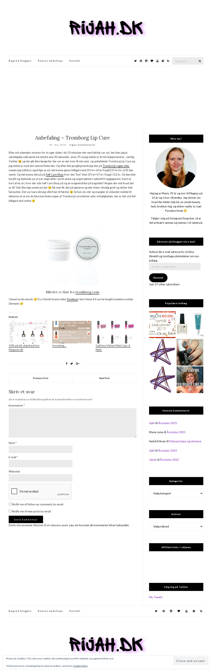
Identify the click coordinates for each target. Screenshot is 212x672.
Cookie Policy (80, 665)
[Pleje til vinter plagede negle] (190, 324)
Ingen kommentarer (82, 144)
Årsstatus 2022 (167, 450)
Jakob (153, 459)
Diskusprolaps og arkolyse (185, 441)
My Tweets (156, 597)
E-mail (13, 457)
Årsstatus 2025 (167, 423)
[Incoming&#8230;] (72, 332)
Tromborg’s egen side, (115, 165)
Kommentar (17, 405)
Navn (13, 443)
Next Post (104, 378)
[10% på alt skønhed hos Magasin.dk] (28, 332)
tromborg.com (87, 292)
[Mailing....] (162, 379)
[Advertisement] (106, 97)
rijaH (152, 423)
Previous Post (40, 378)
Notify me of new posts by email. (31, 511)
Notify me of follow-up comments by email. (38, 504)
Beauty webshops (50, 60)
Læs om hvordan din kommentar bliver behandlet (99, 525)
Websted (14, 471)
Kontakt (75, 60)
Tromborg (72, 299)
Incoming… (59, 345)
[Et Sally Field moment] (190, 379)
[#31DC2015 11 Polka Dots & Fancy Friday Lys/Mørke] (190, 352)
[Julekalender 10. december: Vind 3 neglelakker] (162, 324)
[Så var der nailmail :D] (162, 352)
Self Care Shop (55, 174)
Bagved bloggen (20, 60)
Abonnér (158, 277)
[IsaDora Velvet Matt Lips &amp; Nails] (115, 332)
